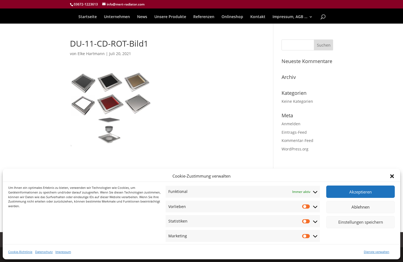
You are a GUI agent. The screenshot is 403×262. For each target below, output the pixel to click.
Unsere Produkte (170, 17)
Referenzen (203, 17)
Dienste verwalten (376, 252)
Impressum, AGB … (290, 17)
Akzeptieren (360, 192)
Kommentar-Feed (297, 140)
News (142, 17)
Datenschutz (44, 252)
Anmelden (291, 123)
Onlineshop (232, 17)
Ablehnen (360, 207)
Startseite (87, 17)
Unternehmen (117, 17)
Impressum (63, 252)
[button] (392, 176)
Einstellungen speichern (360, 222)
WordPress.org (295, 149)
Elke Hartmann (91, 53)
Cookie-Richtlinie (20, 252)
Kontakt (257, 17)
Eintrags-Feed (294, 132)
